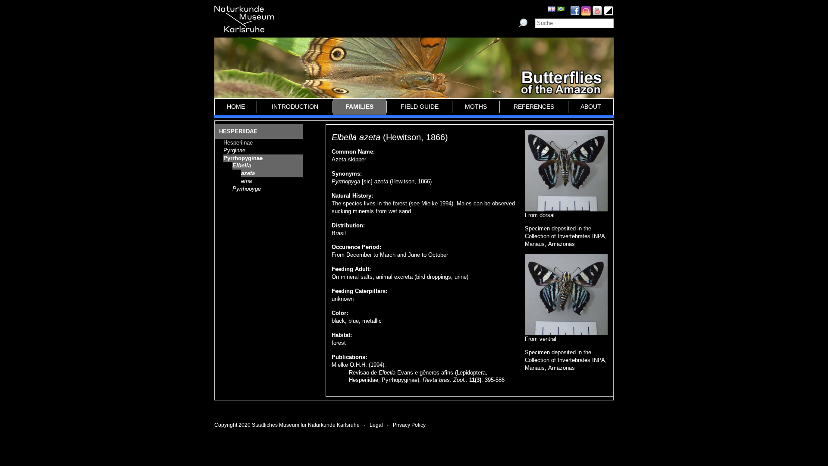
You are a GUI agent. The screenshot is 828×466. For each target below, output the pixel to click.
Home (236, 106)
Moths (476, 106)
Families (359, 106)
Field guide (420, 106)
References (534, 106)
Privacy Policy (409, 425)
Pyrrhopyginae (243, 158)
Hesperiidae (238, 131)
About (590, 106)
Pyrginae (234, 150)
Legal (376, 425)
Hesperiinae (238, 142)
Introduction (295, 106)
